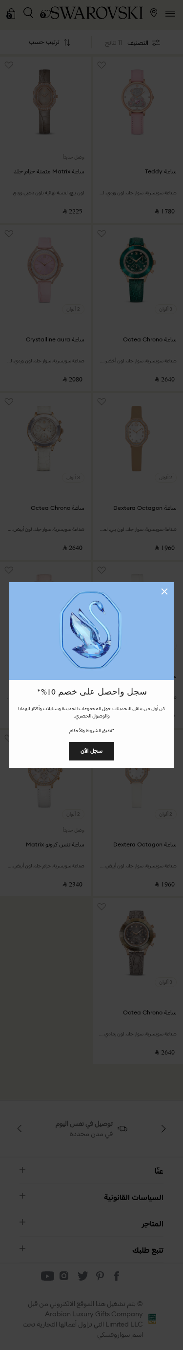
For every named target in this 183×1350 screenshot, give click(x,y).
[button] (164, 591)
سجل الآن (91, 750)
